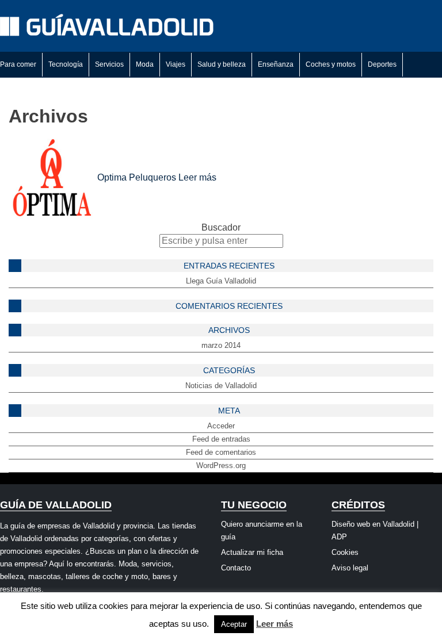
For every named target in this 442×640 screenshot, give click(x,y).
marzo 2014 (221, 345)
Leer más (197, 177)
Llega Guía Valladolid (221, 281)
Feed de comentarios (221, 452)
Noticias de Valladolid (221, 385)
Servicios (109, 64)
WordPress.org (221, 465)
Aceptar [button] (234, 624)
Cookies (345, 552)
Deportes (382, 64)
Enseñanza (276, 64)
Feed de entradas (221, 439)
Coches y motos (331, 64)
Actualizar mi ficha (252, 552)
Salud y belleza (221, 64)
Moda (145, 64)
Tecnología (65, 64)
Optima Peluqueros (136, 177)
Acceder (221, 425)
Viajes (175, 64)
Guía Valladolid (109, 26)
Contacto (236, 568)
